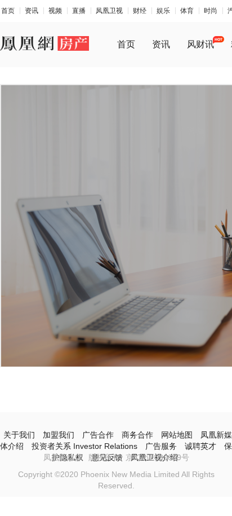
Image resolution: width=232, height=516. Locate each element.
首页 (8, 11)
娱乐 (163, 11)
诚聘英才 (200, 446)
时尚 (210, 11)
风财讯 (200, 44)
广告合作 (98, 434)
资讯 (31, 11)
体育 (187, 11)
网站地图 (177, 434)
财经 (139, 11)
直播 (79, 11)
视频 (55, 11)
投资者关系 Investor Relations (84, 446)
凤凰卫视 (109, 11)
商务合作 (137, 434)
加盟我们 (58, 434)
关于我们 (19, 434)
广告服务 (161, 446)
